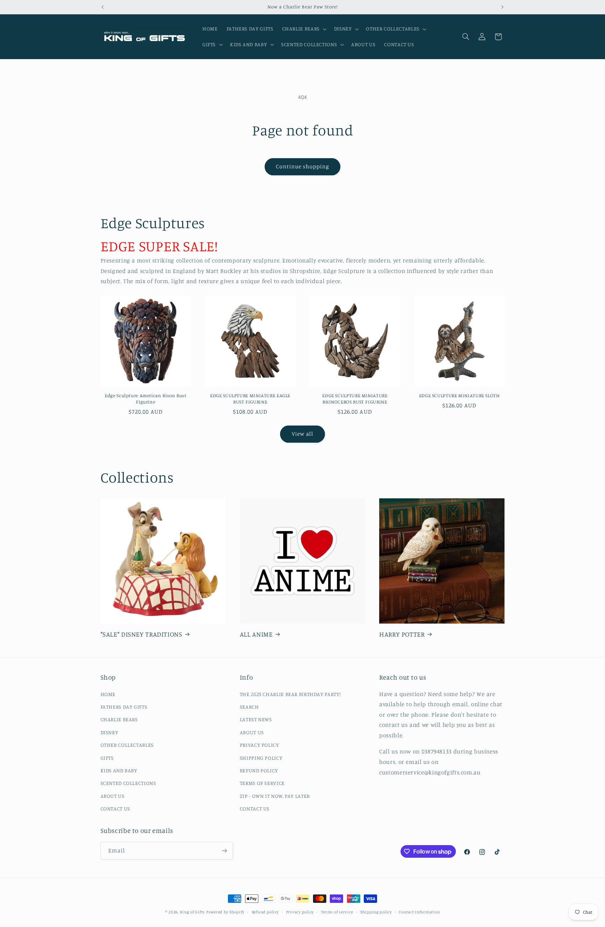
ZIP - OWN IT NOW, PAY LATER (275, 796)
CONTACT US (115, 809)
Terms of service (337, 912)
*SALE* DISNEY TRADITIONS (141, 634)
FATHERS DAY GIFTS (123, 707)
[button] (303, 29)
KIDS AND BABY (118, 770)
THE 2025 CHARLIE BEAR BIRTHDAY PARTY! (290, 694)
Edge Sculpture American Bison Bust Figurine (145, 399)
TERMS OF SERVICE (262, 783)
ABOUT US (112, 796)
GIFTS (107, 758)
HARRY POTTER (402, 634)
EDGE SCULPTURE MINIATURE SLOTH (459, 395)
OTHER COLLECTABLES (127, 745)
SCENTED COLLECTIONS (128, 783)
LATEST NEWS (256, 719)
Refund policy (265, 912)
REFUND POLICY (259, 770)
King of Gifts (192, 912)
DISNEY (109, 732)
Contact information (419, 912)
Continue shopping (302, 166)
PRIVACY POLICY (259, 745)
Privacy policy (300, 912)
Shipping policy (376, 912)
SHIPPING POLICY (261, 758)
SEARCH (249, 707)
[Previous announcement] (102, 7)
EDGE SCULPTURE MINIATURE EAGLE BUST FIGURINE (250, 399)
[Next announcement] (502, 7)
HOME (108, 694)
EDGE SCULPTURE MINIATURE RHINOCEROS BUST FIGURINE (354, 399)
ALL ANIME (256, 634)
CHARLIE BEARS (119, 719)
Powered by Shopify (225, 912)
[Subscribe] (224, 850)
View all (302, 433)
